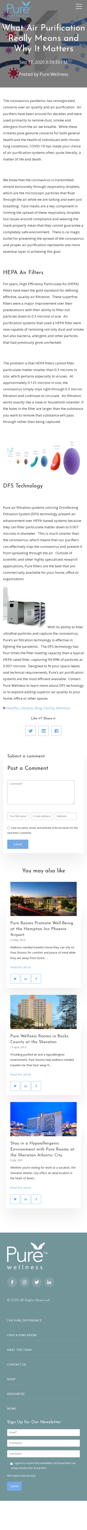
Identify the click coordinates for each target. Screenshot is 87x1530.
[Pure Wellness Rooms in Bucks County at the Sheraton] (43, 1012)
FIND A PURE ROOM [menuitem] (22, 1335)
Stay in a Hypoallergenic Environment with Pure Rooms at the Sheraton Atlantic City (42, 1149)
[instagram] (24, 1282)
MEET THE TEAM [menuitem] (19, 1350)
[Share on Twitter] (30, 731)
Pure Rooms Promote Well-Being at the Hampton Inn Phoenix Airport (41, 929)
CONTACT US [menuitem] (16, 1364)
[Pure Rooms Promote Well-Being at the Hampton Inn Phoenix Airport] (43, 899)
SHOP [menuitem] (11, 1379)
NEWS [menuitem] (11, 1408)
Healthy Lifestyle (19, 708)
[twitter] (37, 1282)
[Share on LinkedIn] (43, 731)
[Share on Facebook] (56, 731)
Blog (38, 708)
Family (49, 708)
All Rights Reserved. (35, 1300)
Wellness (63, 708)
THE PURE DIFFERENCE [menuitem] (24, 1320)
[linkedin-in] (49, 1282)
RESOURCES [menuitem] (15, 1394)
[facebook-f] (12, 1282)
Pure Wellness (54, 74)
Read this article (20, 967)
